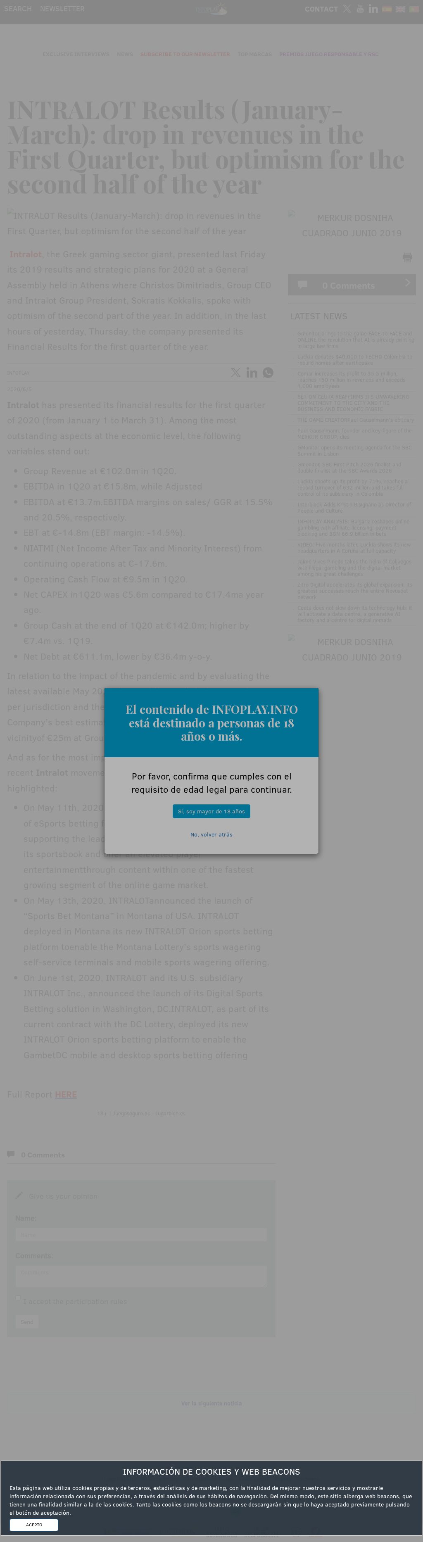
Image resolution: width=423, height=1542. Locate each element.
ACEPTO (34, 1524)
